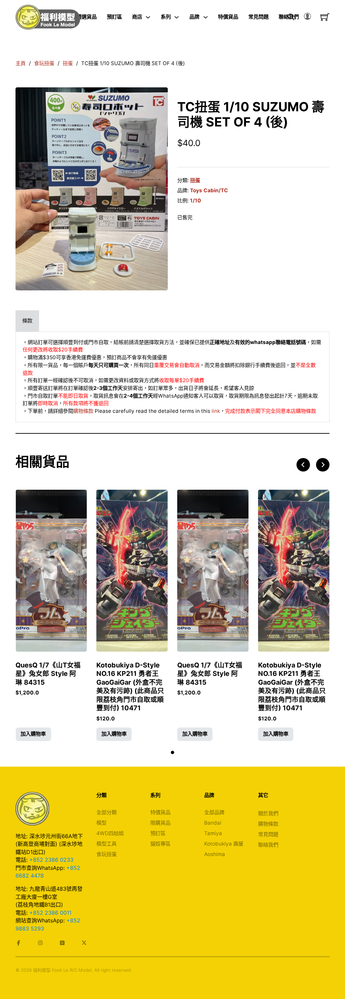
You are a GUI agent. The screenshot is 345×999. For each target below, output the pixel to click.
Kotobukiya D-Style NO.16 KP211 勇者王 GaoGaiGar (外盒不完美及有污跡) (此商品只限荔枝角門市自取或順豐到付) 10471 (130, 686)
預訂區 (114, 16)
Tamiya (213, 833)
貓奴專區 (160, 843)
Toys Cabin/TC (209, 190)
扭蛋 (68, 63)
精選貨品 (86, 16)
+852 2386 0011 (50, 912)
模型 (101, 823)
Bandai (212, 823)
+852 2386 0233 (51, 859)
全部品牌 (214, 812)
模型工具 (106, 843)
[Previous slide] (303, 465)
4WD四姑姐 (110, 833)
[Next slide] (323, 465)
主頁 (20, 63)
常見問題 (258, 16)
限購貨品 (160, 823)
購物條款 (83, 411)
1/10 (195, 200)
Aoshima (214, 854)
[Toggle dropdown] (148, 17)
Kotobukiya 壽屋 (223, 843)
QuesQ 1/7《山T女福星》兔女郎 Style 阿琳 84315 (48, 673)
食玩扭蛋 (44, 63)
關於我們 (268, 813)
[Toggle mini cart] (325, 17)
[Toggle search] (291, 17)
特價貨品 (228, 16)
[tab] (27, 321)
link (216, 411)
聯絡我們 (268, 844)
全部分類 (106, 812)
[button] (33, 734)
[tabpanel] (172, 377)
